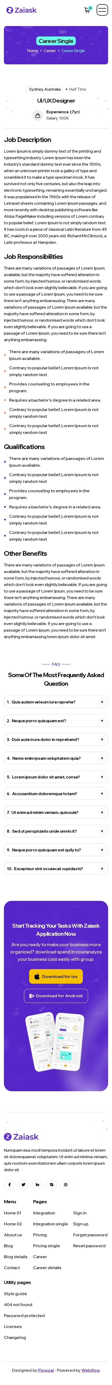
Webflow (91, 1370)
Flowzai (46, 1370)
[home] (20, 9)
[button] (87, 10)
